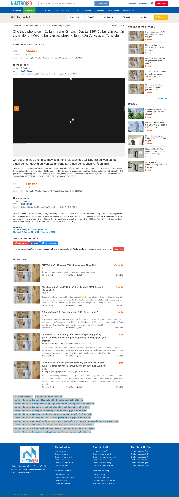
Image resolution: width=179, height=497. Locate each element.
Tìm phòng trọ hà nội (100, 451)
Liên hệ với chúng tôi (62, 483)
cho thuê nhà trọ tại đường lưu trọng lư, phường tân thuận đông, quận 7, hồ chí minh (52, 432)
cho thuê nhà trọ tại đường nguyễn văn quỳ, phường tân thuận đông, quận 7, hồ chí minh (54, 428)
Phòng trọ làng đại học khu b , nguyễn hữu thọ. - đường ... (155, 47)
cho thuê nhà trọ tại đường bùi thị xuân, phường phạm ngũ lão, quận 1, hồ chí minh (51, 407)
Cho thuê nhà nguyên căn (64, 463)
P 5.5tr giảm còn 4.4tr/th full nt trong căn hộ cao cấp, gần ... (155, 34)
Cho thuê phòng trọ (62, 451)
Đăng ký (132, 3)
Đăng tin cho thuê (61, 480)
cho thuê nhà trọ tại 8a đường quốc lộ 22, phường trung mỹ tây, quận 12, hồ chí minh (51, 418)
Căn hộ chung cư (61, 10)
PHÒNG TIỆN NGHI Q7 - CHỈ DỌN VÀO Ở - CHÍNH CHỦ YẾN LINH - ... (156, 125)
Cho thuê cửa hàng (62, 466)
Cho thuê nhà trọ (62, 447)
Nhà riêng (87, 10)
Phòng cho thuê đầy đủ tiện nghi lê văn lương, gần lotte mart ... (154, 87)
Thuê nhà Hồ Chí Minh (141, 447)
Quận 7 (79, 275)
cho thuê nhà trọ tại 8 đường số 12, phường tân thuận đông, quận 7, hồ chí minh (49, 411)
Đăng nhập (143, 3)
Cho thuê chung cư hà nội (102, 454)
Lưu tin (35, 243)
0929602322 (26, 71)
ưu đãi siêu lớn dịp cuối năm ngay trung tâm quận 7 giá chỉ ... (156, 164)
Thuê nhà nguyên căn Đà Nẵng (104, 480)
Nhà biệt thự (128, 10)
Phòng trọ (29, 10)
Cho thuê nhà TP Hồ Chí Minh (48, 396)
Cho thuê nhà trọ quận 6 (139, 457)
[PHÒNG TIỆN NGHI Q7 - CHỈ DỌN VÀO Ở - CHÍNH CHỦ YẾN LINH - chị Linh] (136, 126)
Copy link (119, 249)
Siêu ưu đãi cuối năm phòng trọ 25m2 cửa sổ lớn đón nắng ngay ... (155, 151)
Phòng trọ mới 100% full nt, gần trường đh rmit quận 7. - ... (155, 60)
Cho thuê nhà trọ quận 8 (139, 463)
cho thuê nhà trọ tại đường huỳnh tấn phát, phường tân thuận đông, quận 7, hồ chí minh (53, 403)
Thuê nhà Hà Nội (100, 447)
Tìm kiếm (103, 3)
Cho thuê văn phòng (62, 460)
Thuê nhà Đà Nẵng (101, 470)
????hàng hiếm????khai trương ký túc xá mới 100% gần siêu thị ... (155, 74)
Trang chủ (17, 10)
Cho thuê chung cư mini (63, 457)
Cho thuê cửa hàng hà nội (102, 463)
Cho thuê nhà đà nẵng (101, 478)
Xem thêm (162, 98)
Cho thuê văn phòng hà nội (102, 460)
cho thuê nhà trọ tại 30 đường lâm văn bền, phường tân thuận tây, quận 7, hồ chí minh (52, 414)
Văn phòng (99, 10)
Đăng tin (162, 3)
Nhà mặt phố (113, 10)
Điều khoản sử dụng (62, 475)
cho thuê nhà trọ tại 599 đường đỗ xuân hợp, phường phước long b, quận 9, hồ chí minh (53, 425)
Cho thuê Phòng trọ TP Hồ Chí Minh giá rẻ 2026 (34, 232)
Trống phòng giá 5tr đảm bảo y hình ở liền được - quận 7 (70, 312)
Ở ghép (76, 10)
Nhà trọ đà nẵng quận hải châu (104, 483)
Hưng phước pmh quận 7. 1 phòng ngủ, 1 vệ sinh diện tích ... (156, 111)
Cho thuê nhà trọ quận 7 (139, 460)
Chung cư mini (43, 10)
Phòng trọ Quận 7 (36, 44)
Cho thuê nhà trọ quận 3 (139, 451)
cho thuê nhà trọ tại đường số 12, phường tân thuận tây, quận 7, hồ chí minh (48, 400)
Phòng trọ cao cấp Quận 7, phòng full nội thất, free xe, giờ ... (155, 138)
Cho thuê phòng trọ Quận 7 (141, 27)
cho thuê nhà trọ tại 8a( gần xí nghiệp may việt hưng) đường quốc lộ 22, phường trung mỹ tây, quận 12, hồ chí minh (65, 421)
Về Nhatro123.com (63, 470)
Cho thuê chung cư (61, 454)
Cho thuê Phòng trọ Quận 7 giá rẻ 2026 (30, 230)
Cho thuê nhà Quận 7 (23, 396)
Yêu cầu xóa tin (20, 243)
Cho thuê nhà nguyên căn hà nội (104, 457)
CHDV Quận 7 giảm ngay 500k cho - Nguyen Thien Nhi (69, 265)
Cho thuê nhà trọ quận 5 (139, 454)
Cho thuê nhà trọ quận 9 (139, 466)
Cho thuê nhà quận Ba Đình (103, 466)
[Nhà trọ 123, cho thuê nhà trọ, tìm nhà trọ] (21, 5)
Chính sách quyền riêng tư (64, 478)
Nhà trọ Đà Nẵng (99, 475)
